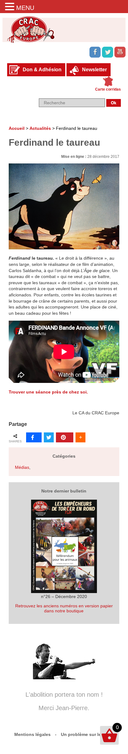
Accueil (17, 128)
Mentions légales (32, 734)
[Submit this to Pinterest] (64, 437)
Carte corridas (108, 89)
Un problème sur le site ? (87, 734)
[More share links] (80, 437)
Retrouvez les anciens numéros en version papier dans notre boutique (64, 608)
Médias (22, 467)
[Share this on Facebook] (34, 437)
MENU (25, 7)
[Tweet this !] (49, 437)
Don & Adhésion (42, 69)
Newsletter (94, 69)
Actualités (40, 128)
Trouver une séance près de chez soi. (48, 391)
